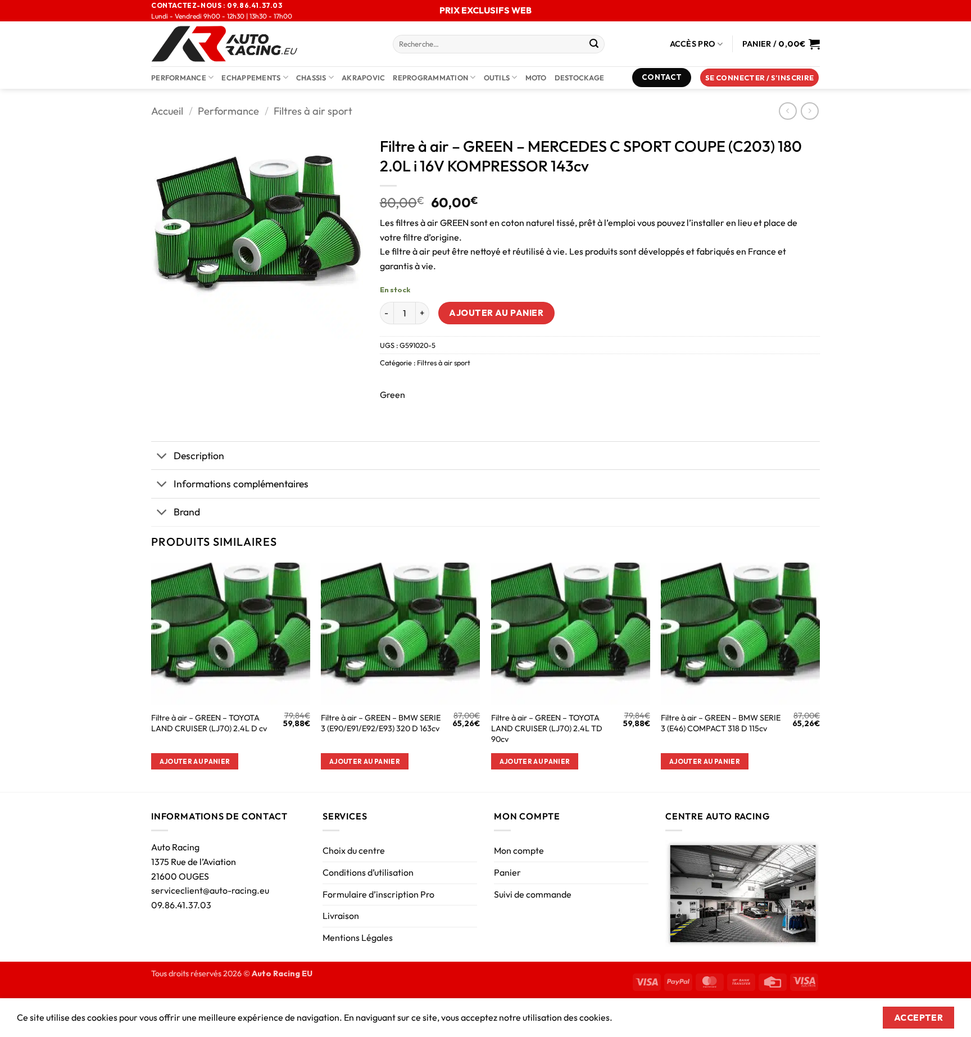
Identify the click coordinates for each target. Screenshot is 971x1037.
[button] (759, 78)
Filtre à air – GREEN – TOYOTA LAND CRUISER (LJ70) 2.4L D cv (209, 723)
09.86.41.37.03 (181, 905)
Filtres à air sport (313, 111)
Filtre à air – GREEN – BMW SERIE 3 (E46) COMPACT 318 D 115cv (721, 723)
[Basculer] (162, 457)
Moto (536, 77)
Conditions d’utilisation (368, 872)
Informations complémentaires (241, 483)
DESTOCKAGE (580, 77)
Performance (178, 77)
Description (199, 455)
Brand (187, 511)
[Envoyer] (594, 44)
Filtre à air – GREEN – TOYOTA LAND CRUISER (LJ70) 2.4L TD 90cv (546, 728)
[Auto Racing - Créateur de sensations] (263, 43)
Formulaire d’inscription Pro (378, 894)
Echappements (250, 77)
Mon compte (519, 850)
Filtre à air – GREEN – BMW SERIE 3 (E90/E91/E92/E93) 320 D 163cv (381, 723)
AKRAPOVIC (363, 77)
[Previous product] (809, 111)
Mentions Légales (358, 937)
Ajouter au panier (496, 312)
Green (392, 394)
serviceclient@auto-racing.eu (210, 890)
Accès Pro (693, 44)
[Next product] (787, 111)
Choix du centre (354, 850)
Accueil (167, 111)
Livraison (341, 915)
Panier (507, 872)
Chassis (311, 77)
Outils (497, 77)
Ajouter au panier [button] (195, 761)
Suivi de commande (532, 894)
